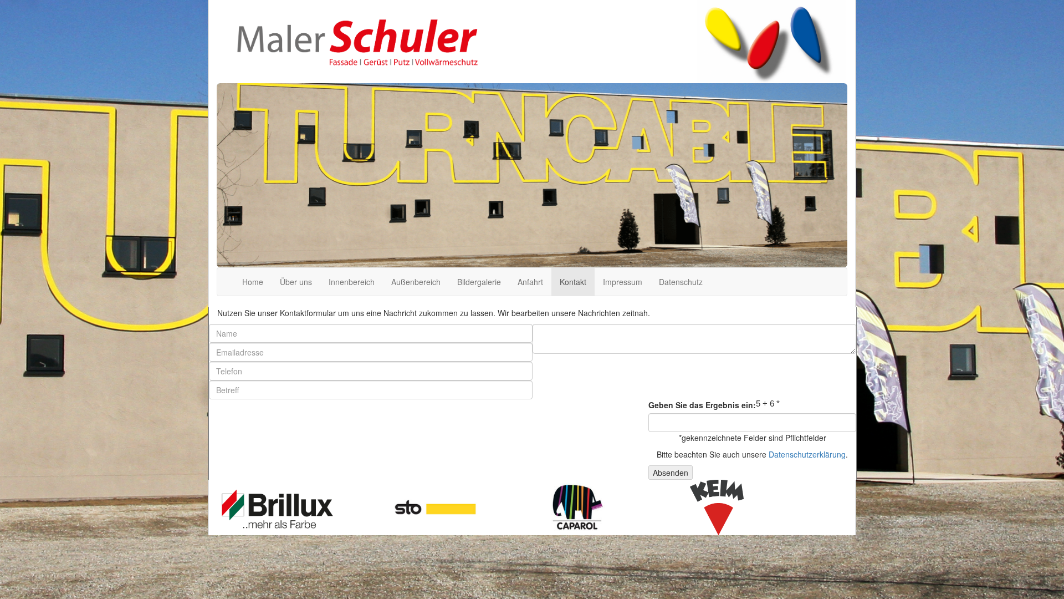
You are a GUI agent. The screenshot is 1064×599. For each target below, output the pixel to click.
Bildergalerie (479, 281)
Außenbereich (416, 281)
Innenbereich (352, 281)
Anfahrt (530, 281)
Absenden (670, 472)
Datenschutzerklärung (807, 454)
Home (252, 281)
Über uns (296, 281)
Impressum (622, 281)
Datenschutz (681, 281)
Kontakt (573, 281)
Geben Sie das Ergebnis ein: (702, 404)
